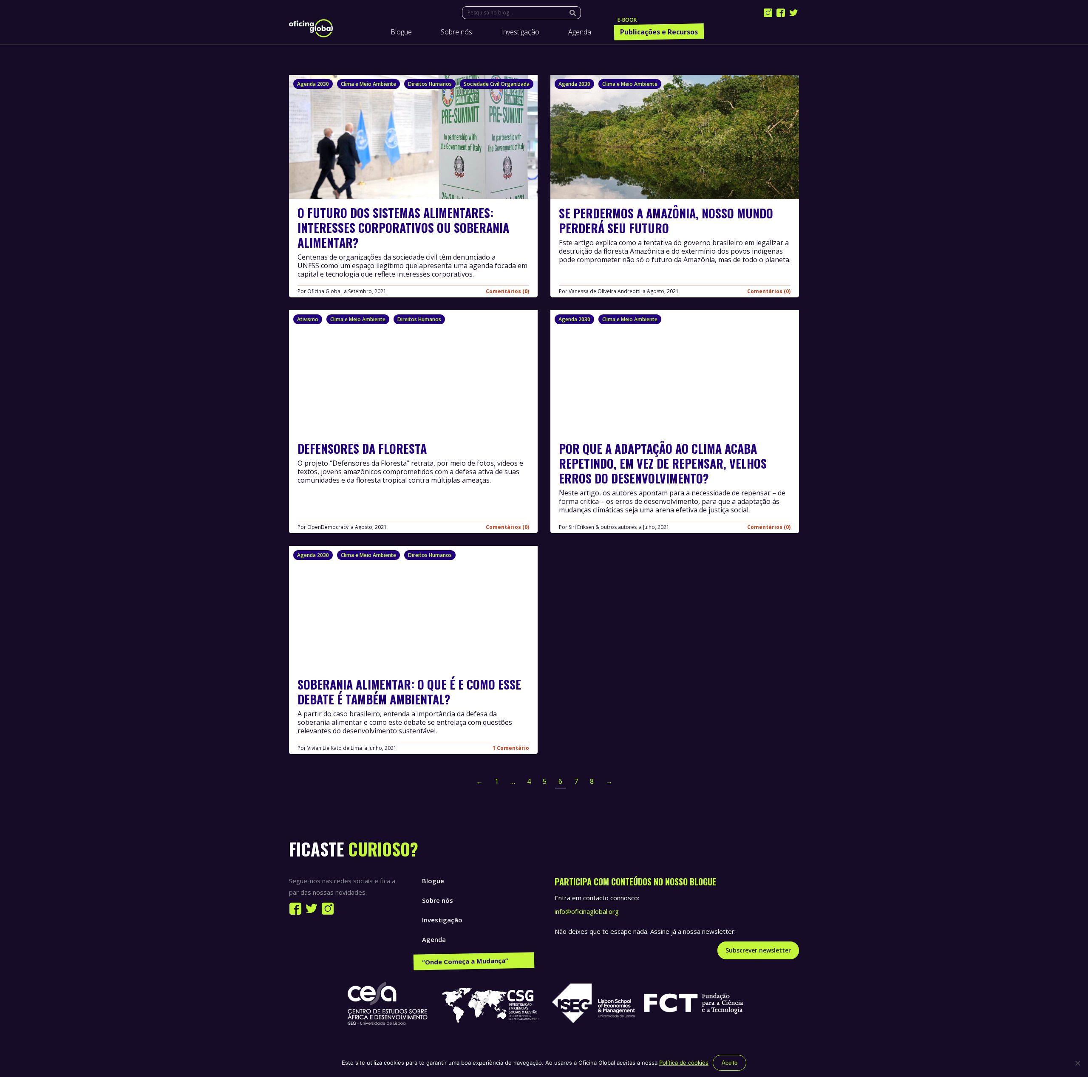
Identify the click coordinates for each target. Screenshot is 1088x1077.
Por (320, 291)
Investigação (442, 920)
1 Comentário (511, 747)
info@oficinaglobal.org (587, 911)
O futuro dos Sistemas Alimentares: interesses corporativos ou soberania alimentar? (403, 227)
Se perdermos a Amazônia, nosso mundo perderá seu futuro (666, 220)
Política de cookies (683, 1062)
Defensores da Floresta (362, 448)
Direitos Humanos (430, 84)
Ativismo (307, 319)
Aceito (729, 1063)
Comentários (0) (507, 291)
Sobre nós (437, 900)
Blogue (433, 880)
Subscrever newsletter (758, 950)
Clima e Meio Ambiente (368, 84)
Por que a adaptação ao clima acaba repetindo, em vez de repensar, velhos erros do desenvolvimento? (663, 463)
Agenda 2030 (313, 84)
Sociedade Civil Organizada (497, 84)
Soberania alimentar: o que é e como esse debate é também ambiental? (409, 691)
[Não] (1077, 1063)
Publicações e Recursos (458, 959)
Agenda (434, 939)
